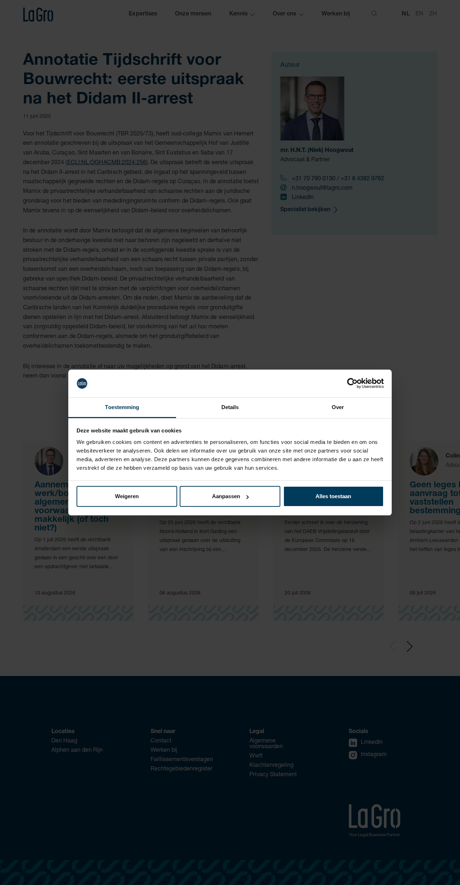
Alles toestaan (333, 496)
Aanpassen (226, 496)
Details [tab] (230, 407)
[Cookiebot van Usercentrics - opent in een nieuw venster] (352, 383)
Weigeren (127, 496)
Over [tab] (338, 407)
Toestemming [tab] (122, 407)
